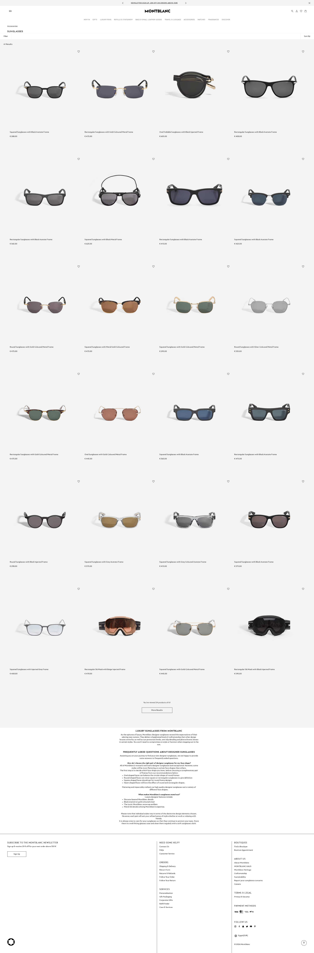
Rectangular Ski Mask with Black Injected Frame (254, 669)
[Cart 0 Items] (305, 12)
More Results (157, 710)
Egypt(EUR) (243, 935)
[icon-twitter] (247, 926)
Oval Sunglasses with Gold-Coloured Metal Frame (106, 454)
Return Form (164, 870)
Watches (201, 19)
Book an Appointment (243, 850)
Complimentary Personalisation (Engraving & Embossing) (154, 3)
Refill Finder (164, 904)
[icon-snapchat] (243, 926)
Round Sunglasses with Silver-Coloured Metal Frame (256, 347)
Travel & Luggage (173, 19)
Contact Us (164, 846)
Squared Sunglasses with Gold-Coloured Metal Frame (182, 347)
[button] (297, 11)
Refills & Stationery (123, 19)
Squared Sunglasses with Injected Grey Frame (29, 669)
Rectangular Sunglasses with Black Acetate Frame (255, 132)
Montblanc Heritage (242, 870)
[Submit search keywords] (292, 11)
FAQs (161, 850)
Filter (6, 36)
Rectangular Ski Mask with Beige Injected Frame (105, 669)
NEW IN (87, 19)
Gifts (95, 19)
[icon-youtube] (251, 926)
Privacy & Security (241, 897)
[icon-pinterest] (255, 926)
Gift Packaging (165, 897)
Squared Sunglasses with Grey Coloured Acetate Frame (182, 562)
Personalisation (166, 893)
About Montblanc (241, 863)
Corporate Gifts (166, 900)
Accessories (189, 19)
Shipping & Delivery (167, 866)
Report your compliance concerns (248, 880)
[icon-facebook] (239, 926)
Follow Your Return (167, 880)
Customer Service (166, 854)
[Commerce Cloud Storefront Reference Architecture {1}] (157, 11)
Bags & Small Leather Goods (149, 19)
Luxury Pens (105, 19)
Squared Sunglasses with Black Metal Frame (103, 239)
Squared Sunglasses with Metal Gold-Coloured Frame (107, 347)
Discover (226, 19)
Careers (237, 884)
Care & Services (166, 907)
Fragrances (213, 19)
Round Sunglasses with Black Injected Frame (28, 562)
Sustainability (240, 877)
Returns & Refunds (167, 873)
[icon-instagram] (235, 926)
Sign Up (17, 854)
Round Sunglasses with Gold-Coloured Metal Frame (31, 347)
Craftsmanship (240, 873)
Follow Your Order (167, 877)
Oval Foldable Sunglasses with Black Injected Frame (181, 132)
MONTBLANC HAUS (242, 866)
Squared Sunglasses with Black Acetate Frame (29, 132)
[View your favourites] (301, 12)
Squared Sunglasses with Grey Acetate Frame (104, 562)
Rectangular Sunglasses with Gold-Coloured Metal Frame (109, 132)
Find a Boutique (241, 846)
